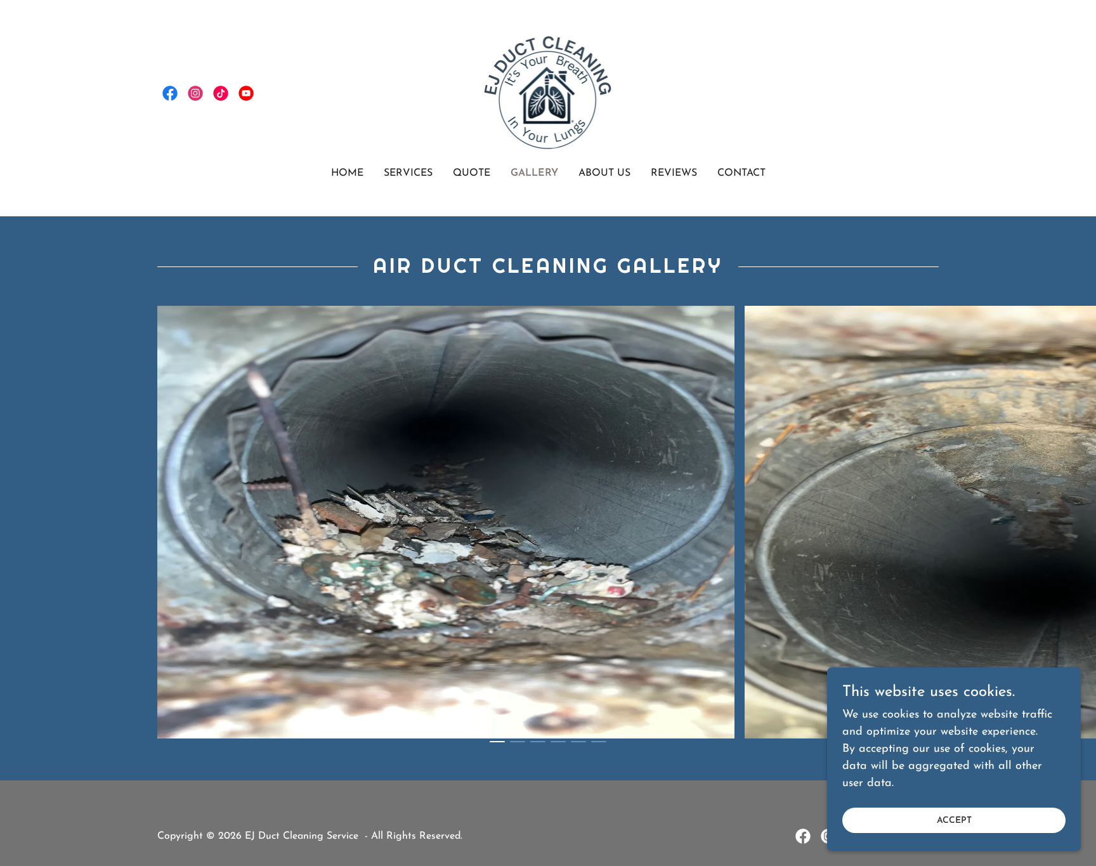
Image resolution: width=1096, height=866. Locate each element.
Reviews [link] (674, 173)
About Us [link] (604, 173)
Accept (954, 820)
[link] (170, 93)
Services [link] (408, 173)
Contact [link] (741, 173)
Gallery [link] (534, 173)
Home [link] (347, 173)
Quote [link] (471, 173)
